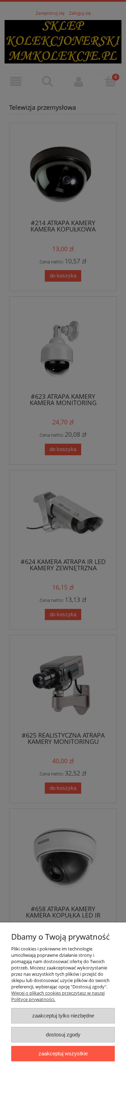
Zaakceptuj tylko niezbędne (63, 1016)
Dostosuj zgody (63, 1034)
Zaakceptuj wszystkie (63, 1053)
